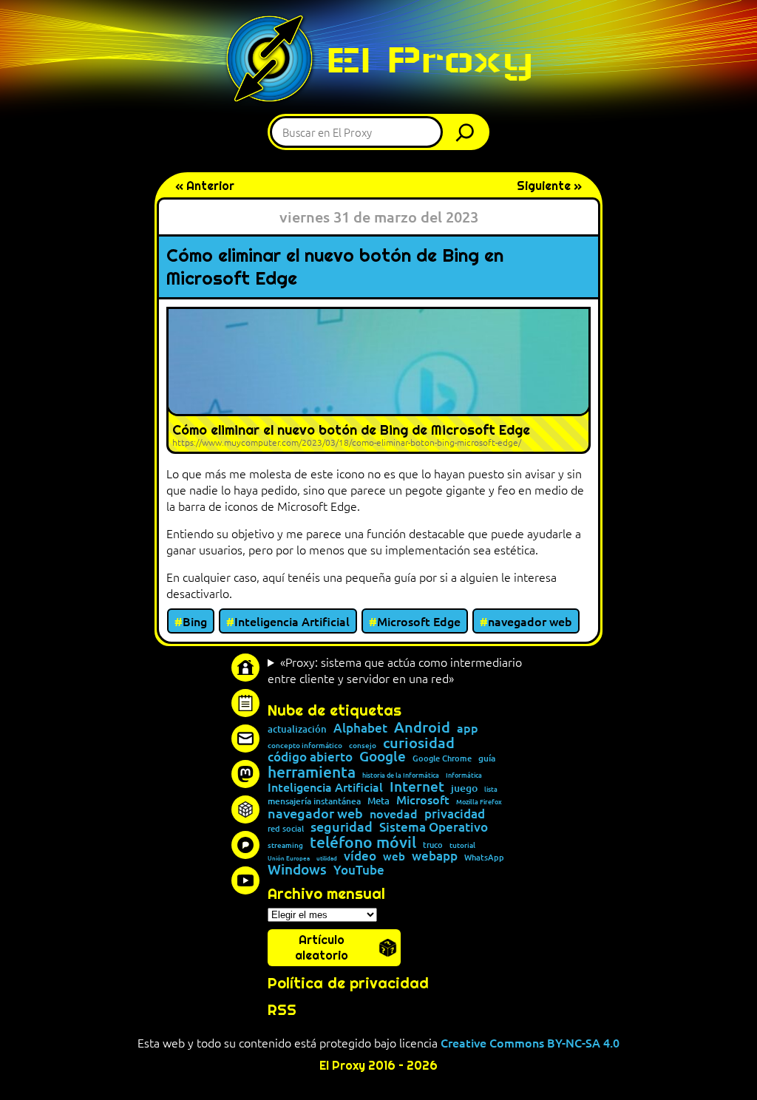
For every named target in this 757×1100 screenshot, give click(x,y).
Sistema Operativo (433, 827)
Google (382, 757)
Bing (195, 621)
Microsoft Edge (419, 621)
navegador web (530, 621)
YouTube (358, 870)
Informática (464, 775)
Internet (417, 787)
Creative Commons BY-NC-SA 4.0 (530, 1042)
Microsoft (422, 800)
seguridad (341, 826)
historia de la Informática (400, 775)
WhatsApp (484, 857)
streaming (285, 845)
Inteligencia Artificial (292, 621)
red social (286, 828)
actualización (297, 729)
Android (422, 727)
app (467, 727)
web (394, 856)
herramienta (312, 771)
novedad (394, 813)
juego (464, 788)
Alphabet (360, 728)
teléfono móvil (363, 841)
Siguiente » (549, 186)
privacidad (454, 814)
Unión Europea (289, 857)
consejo (362, 745)
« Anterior (204, 186)
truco (433, 845)
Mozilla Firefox (479, 801)
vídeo (360, 855)
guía (486, 758)
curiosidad (419, 742)
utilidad (326, 857)
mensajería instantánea (314, 801)
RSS (282, 1009)
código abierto (310, 757)
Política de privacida (343, 983)
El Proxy (429, 59)
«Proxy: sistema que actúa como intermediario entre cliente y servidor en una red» (395, 669)
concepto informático (305, 745)
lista (491, 789)
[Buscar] (468, 132)
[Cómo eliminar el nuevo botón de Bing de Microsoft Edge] (378, 380)
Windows (297, 870)
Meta (378, 801)
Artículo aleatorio (321, 947)
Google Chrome (442, 758)
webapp (435, 856)
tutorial (462, 845)
